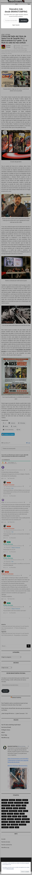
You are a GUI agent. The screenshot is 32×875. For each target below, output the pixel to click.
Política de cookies (10, 868)
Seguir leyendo (15, 25)
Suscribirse (24, 20)
